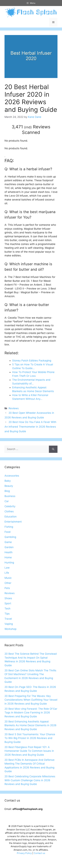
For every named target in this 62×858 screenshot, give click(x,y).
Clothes (9, 511)
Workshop (10, 628)
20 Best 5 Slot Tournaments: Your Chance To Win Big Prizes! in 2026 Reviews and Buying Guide (30, 738)
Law (7, 567)
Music (8, 577)
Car (7, 501)
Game (8, 542)
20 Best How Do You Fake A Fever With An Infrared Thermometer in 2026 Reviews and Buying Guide (30, 427)
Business (10, 496)
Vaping (9, 623)
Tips (7, 613)
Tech (7, 608)
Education (11, 516)
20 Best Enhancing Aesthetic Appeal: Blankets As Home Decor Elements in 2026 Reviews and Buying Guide (30, 725)
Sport (8, 603)
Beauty (9, 485)
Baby (8, 480)
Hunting (9, 562)
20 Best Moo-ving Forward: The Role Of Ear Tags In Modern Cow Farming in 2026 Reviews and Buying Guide (31, 712)
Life (7, 572)
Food (8, 531)
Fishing (9, 526)
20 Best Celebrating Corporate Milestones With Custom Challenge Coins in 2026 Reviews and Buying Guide (30, 780)
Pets (7, 588)
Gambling (10, 536)
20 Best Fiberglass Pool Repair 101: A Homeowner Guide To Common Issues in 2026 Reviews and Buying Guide (29, 751)
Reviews (14, 408)
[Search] (53, 449)
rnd (28, 127)
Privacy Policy (24, 853)
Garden (9, 547)
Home (8, 557)
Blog (7, 490)
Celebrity (10, 506)
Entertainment (13, 521)
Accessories (12, 475)
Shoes (8, 598)
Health (8, 552)
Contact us (39, 853)
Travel (8, 618)
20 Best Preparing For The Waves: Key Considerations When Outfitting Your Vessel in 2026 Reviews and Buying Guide (31, 699)
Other (8, 582)
